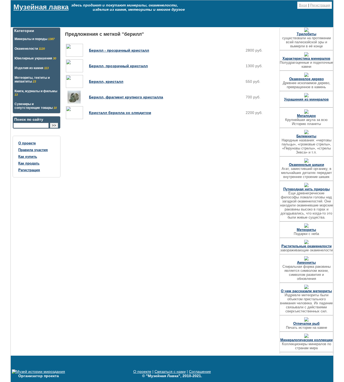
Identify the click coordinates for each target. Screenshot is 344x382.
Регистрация (320, 5)
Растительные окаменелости (306, 246)
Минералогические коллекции (306, 340)
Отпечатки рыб (306, 324)
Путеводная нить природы (306, 189)
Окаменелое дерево (306, 79)
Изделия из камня (32, 68)
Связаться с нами (170, 371)
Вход (303, 5)
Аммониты (306, 262)
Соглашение (200, 371)
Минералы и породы (35, 39)
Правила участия (33, 150)
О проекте (27, 143)
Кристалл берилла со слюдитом (120, 112)
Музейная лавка (41, 7)
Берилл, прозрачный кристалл (118, 66)
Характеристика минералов (306, 58)
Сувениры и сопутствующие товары (36, 106)
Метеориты (306, 230)
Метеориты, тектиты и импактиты (32, 79)
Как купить (27, 157)
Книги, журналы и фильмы (36, 92)
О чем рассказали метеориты (306, 291)
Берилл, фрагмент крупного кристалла (126, 97)
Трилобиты (306, 34)
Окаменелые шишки (306, 165)
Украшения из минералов (306, 99)
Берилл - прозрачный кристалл (119, 50)
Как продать (29, 163)
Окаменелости (30, 49)
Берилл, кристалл (106, 81)
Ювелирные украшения (35, 58)
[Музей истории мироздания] (38, 371)
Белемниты (306, 136)
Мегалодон (306, 116)
